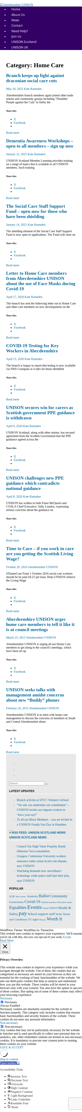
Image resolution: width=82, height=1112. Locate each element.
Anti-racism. (20, 896)
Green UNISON (50, 908)
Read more (12, 132)
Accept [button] (66, 937)
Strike (59, 914)
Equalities (18, 907)
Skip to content (9, 1059)
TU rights (33, 919)
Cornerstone (16, 902)
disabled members (49, 902)
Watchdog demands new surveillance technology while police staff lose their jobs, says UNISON (43, 875)
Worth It (54, 918)
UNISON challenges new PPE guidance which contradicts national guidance (35, 483)
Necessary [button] (6, 998)
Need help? (19, 31)
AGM (12, 896)
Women (42, 919)
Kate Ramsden (33, 88)
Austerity (32, 896)
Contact (17, 25)
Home (15, 9)
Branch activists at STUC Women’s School (43, 800)
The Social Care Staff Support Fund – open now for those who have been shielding (36, 211)
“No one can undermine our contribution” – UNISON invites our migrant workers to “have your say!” (43, 809)
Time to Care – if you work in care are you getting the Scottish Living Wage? (40, 553)
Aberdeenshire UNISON (43, 567)
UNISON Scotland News (28, 837)
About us (18, 15)
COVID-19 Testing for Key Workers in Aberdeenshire (32, 348)
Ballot (44, 896)
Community (59, 896)
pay (23, 913)
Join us (16, 36)
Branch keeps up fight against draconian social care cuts (35, 78)
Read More (7, 940)
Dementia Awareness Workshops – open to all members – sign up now (39, 143)
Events (34, 907)
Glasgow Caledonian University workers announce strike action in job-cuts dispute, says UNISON (42, 861)
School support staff (41, 914)
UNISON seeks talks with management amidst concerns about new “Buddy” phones (35, 695)
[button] (10, 1063)
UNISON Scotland (23, 42)
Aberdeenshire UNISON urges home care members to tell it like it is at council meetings (40, 624)
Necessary (11, 1002)
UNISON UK (19, 47)
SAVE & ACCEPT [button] (11, 1047)
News (15, 20)
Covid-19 (32, 901)
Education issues (65, 902)
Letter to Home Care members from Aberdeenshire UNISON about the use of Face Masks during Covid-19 (40, 281)
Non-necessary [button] (9, 1022)
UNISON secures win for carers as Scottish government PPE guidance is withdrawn (40, 412)
